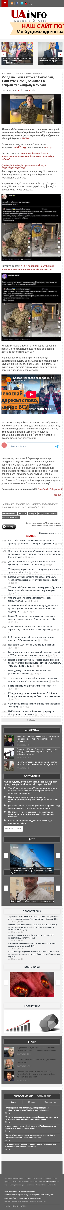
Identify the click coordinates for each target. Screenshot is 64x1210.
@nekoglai (6, 165)
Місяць (31, 1102)
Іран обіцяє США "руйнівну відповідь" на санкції (31, 645)
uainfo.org (32, 1195)
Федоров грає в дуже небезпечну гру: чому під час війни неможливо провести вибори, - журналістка (38, 739)
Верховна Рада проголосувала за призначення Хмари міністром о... (17, 60)
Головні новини (17, 1178)
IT (38, 1181)
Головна (7, 1178)
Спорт (50, 1181)
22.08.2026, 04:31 (15, 940)
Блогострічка (32, 911)
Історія (21, 1181)
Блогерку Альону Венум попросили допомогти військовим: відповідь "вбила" (27, 156)
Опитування (32, 776)
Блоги (32, 1041)
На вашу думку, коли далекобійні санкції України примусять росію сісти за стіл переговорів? (30, 783)
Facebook (43, 489)
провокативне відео (10, 517)
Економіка (47, 1178)
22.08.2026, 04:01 (15, 949)
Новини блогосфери (33, 73)
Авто (34, 1181)
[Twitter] (21, 3)
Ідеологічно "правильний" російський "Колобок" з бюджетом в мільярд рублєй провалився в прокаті (36, 1074)
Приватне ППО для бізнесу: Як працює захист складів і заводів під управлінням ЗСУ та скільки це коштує (37, 751)
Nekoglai (32, 513)
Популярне (44, 1096)
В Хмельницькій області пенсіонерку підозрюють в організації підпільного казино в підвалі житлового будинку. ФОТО (33, 608)
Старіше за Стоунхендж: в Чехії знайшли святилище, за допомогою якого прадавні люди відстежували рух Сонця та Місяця (34, 554)
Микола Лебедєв (9, 513)
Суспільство (37, 1178)
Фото (31, 839)
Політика (28, 1178)
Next (61, 54)
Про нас (7, 1201)
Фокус (48, 147)
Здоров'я (43, 1181)
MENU (4, 3)
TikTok (25, 138)
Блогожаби (32, 966)
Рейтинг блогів (41, 1185)
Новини (31, 536)
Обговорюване (23, 1096)
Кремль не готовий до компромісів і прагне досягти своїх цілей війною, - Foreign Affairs (37, 763)
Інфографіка (32, 1005)
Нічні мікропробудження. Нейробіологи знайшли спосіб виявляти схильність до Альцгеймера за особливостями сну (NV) (34, 954)
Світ (54, 1178)
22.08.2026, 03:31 (15, 959)
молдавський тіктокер (47, 513)
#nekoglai (18, 165)
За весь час (50, 1102)
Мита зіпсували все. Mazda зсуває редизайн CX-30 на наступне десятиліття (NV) (31, 936)
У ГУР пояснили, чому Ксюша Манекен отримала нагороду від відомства (27, 268)
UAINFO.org (19, 147)
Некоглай (22, 513)
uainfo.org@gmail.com (38, 1201)
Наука (15, 1181)
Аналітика (32, 730)
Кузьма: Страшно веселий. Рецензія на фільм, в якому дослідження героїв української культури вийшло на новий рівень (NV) (32, 927)
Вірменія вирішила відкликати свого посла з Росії (32, 686)
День (13, 1102)
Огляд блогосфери (17, 1185)
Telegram (54, 489)
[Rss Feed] (11, 3)
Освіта (28, 1181)
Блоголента (30, 1185)
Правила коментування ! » (50, 533)
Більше (31, 720)
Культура (7, 1181)
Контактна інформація (20, 1201)
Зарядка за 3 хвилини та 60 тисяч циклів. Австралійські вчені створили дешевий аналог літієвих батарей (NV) (33, 917)
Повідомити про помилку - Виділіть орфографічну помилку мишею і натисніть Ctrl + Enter (29, 505)
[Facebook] (16, 3)
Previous (3, 54)
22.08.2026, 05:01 (15, 932)
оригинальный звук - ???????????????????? (24, 167)
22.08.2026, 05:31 (15, 922)
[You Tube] (25, 3)
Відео (6, 1185)
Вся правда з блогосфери (12, 73)
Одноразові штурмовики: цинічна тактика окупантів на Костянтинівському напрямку (36, 1049)
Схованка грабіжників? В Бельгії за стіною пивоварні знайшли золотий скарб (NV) (32, 944)
